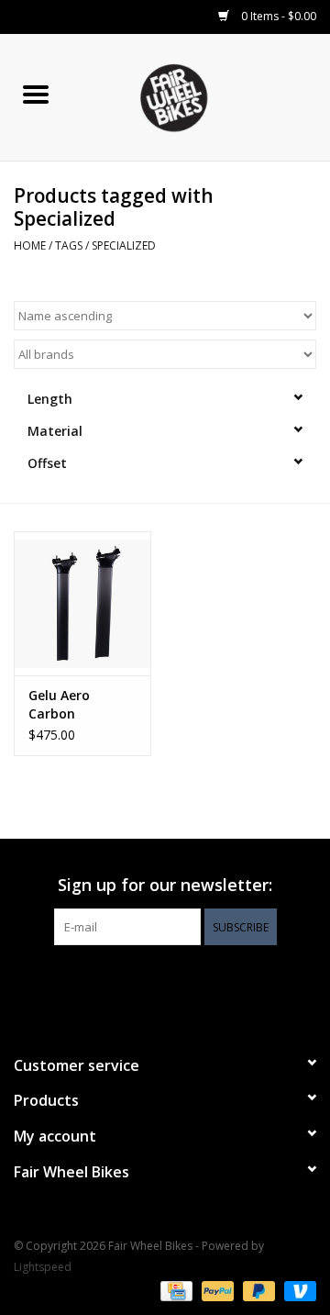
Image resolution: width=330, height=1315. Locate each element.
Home (30, 245)
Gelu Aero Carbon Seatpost (59, 704)
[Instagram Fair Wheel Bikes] (198, 982)
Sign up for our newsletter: (165, 885)
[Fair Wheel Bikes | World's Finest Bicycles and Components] (200, 96)
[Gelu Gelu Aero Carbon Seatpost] (82, 603)
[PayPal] (215, 1290)
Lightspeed (43, 1267)
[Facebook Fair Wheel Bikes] (132, 982)
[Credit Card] (174, 1290)
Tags (68, 245)
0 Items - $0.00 (277, 16)
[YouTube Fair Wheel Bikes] (165, 982)
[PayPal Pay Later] (257, 1290)
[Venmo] (297, 1290)
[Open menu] (36, 93)
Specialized (124, 245)
